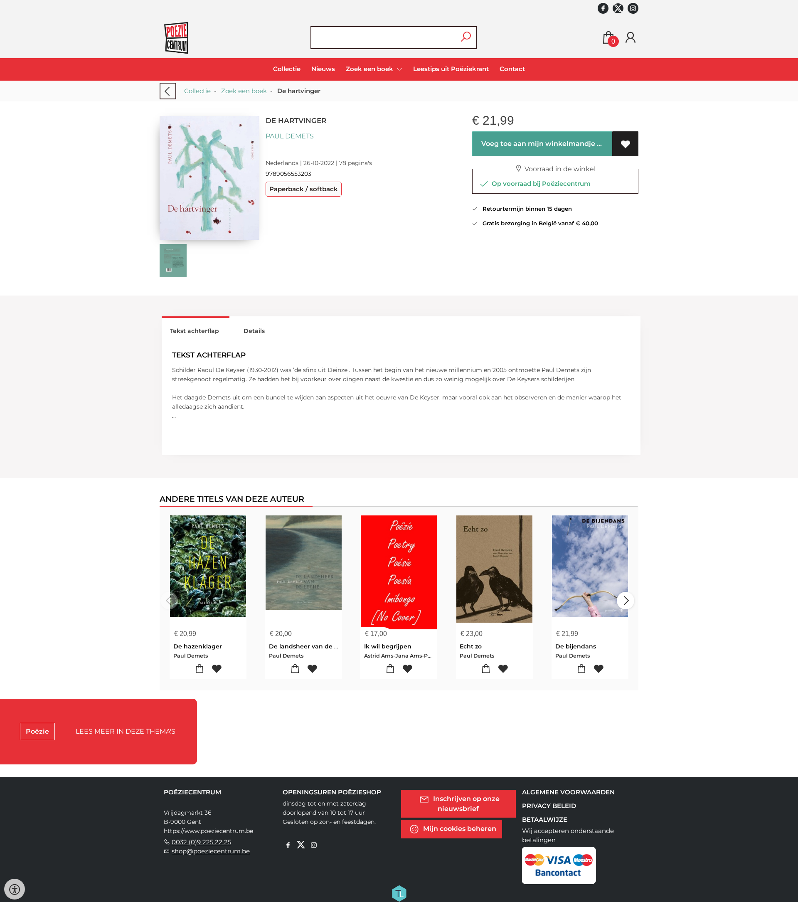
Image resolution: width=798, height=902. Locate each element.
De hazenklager (197, 646)
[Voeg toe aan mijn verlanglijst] (625, 143)
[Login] (630, 38)
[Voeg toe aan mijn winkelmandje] (199, 669)
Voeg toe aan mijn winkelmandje (537, 144)
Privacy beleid (549, 806)
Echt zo (471, 646)
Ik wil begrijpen (387, 646)
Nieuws (323, 69)
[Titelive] (399, 892)
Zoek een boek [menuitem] (370, 69)
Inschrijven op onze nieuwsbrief (465, 803)
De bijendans (575, 646)
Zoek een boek (244, 91)
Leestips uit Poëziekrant (451, 69)
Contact (512, 69)
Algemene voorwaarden (568, 792)
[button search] (465, 37)
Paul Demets (290, 136)
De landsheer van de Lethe (310, 646)
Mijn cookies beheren (458, 828)
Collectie (286, 69)
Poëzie (37, 731)
